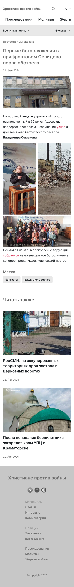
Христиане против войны (22, 9)
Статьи (30, 507)
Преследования (18, 19)
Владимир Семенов (37, 279)
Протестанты (12, 41)
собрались (11, 255)
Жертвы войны (36, 559)
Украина (29, 41)
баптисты (12, 279)
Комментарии (35, 518)
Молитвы (46, 19)
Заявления (33, 533)
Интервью (32, 512)
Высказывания (35, 538)
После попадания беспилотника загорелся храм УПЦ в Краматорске (33, 442)
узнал (61, 127)
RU (65, 8)
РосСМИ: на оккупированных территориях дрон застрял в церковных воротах (31, 365)
